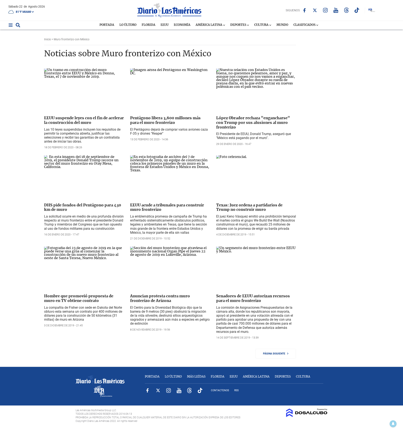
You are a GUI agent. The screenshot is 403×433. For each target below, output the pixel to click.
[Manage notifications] (393, 423)
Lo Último (127, 25)
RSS (236, 390)
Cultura (261, 25)
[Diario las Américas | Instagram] (325, 10)
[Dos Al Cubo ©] (306, 416)
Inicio (47, 39)
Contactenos (220, 390)
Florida (148, 25)
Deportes (238, 25)
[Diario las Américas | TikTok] (357, 10)
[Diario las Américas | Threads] (346, 10)
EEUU (165, 25)
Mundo (282, 25)
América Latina (209, 25)
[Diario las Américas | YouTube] (336, 10)
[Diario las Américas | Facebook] (304, 10)
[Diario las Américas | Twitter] (315, 10)
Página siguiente (275, 353)
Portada (106, 25)
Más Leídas (196, 376)
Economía (182, 25)
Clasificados (304, 25)
